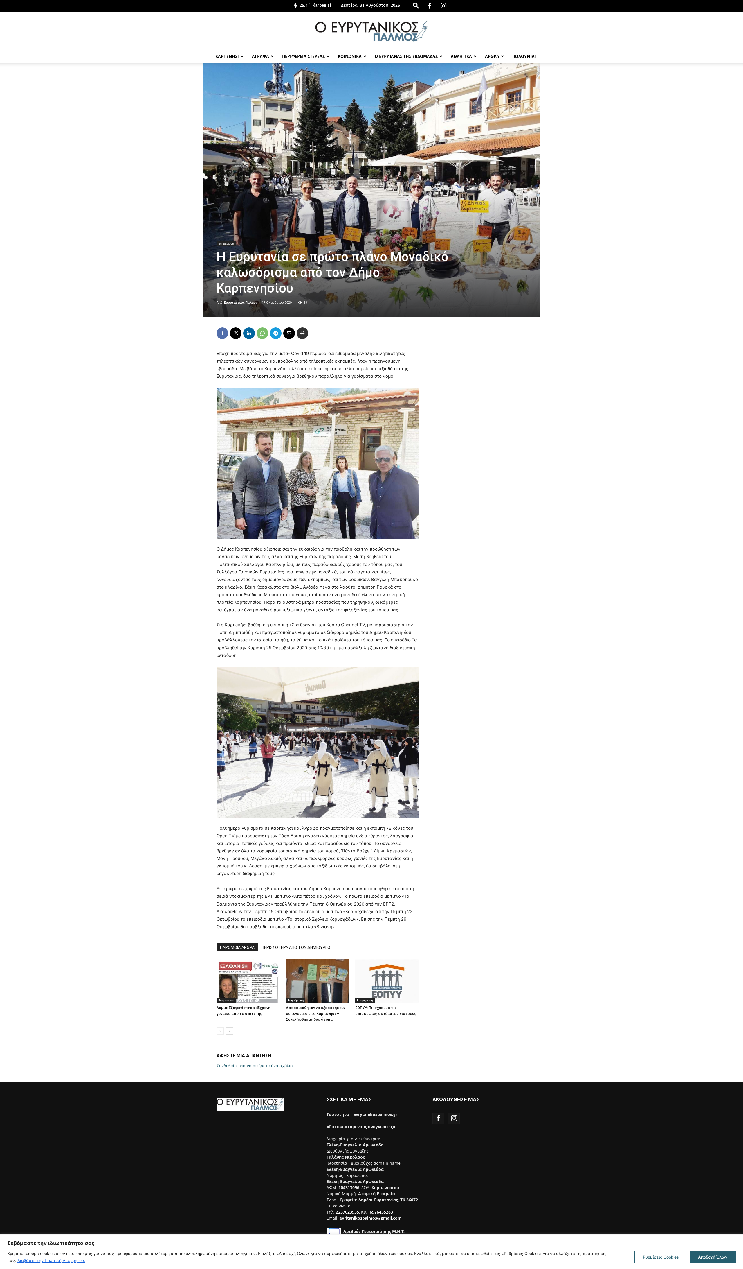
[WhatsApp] (262, 333)
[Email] (289, 333)
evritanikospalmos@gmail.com (371, 1218)
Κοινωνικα (350, 56)
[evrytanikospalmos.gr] (371, 31)
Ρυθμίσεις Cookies (661, 1256)
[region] (371, 1251)
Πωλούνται (524, 56)
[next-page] (229, 1031)
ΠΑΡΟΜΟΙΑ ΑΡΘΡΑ (237, 947)
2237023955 (347, 1212)
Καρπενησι (227, 56)
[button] (416, 5)
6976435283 (381, 1212)
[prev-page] (220, 1031)
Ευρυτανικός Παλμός (240, 302)
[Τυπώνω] (302, 333)
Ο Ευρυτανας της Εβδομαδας (406, 56)
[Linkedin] (249, 333)
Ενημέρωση (226, 243)
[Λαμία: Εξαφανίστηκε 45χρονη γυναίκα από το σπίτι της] (248, 981)
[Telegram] (276, 333)
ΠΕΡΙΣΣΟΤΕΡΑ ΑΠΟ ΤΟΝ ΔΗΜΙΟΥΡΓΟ (296, 947)
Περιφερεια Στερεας (303, 56)
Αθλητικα (461, 56)
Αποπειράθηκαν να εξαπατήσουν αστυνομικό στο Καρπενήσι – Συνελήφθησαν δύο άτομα (315, 1013)
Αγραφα (260, 56)
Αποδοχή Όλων (712, 1256)
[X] (235, 333)
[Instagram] (443, 6)
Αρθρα (492, 56)
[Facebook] (429, 6)
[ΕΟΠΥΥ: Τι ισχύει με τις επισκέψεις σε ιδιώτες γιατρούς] (387, 981)
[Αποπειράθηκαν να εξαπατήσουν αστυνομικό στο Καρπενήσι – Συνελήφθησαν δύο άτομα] (317, 981)
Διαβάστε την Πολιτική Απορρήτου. (51, 1260)
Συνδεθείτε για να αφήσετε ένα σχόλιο (255, 1065)
